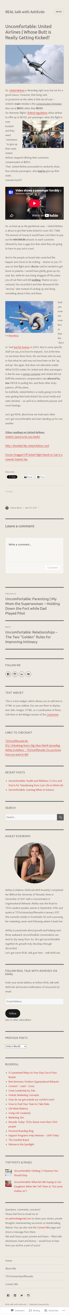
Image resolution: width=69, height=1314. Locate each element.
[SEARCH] (60, 817)
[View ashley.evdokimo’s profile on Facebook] (8, 674)
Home (8, 1260)
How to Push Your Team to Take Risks (29, 1104)
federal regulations (37, 112)
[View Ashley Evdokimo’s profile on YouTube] (28, 674)
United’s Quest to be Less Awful (22, 436)
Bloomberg (13, 335)
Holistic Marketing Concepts (24, 1095)
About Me (10, 1268)
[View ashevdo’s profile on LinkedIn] (21, 674)
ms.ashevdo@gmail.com (18, 1218)
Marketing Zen (16, 1117)
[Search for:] (31, 817)
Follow (12, 1013)
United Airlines (17, 90)
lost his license (21, 347)
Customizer (52, 714)
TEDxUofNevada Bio (16, 741)
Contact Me (43, 1227)
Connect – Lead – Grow (21, 1086)
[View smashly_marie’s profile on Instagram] (15, 674)
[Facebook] (8, 1295)
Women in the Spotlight (21, 1144)
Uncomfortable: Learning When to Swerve (31, 789)
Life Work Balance (18, 1108)
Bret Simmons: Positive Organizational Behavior (34, 1081)
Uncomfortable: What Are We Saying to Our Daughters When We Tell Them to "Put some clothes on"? (38, 1186)
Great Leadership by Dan (22, 1090)
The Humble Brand (19, 1140)
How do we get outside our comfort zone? (31, 1099)
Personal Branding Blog (21, 1131)
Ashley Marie (16, 508)
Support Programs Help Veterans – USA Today (34, 1135)
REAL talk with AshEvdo (25, 12)
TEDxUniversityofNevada (19, 1276)
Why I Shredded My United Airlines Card (27, 445)
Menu (59, 12)
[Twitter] (21, 1295)
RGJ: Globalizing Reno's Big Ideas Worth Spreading (32, 745)
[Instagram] (28, 1295)
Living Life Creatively (20, 1113)
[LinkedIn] (15, 1295)
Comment (52, 567)
